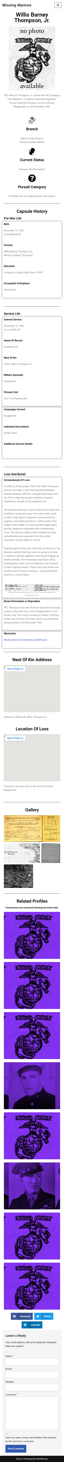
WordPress (42, 1458)
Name (9, 1356)
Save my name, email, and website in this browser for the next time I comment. (30, 1439)
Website (9, 1381)
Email (9, 1369)
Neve (19, 1458)
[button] (22, 1316)
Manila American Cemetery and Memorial (25, 639)
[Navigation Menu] (58, 5)
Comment (11, 1394)
